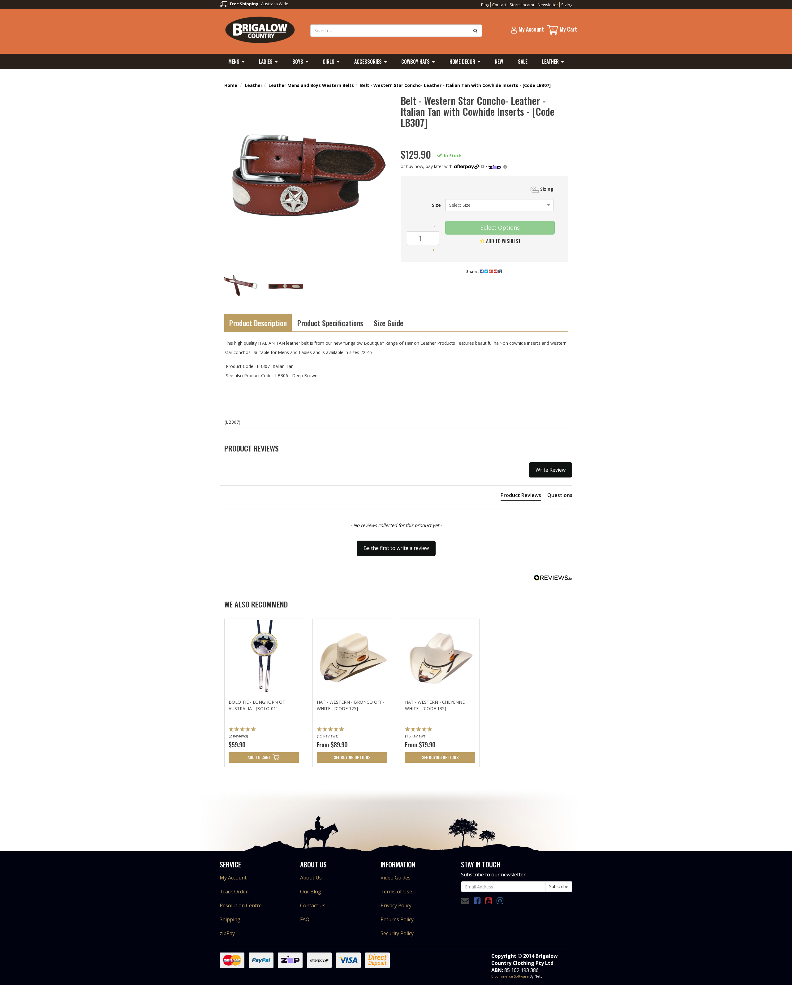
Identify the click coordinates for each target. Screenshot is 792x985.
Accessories (368, 61)
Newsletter (548, 4)
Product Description (258, 322)
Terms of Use (396, 891)
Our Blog (310, 891)
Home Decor (462, 61)
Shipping (230, 919)
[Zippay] (498, 166)
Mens (233, 61)
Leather (550, 61)
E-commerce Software (510, 976)
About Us (311, 877)
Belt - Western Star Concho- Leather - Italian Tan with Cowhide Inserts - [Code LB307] (455, 85)
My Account (233, 877)
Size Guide (388, 322)
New (499, 61)
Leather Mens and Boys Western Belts (311, 85)
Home (230, 85)
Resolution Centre (241, 905)
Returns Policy (397, 919)
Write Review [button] (551, 469)
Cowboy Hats (415, 61)
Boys (297, 61)
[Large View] (241, 286)
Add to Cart (259, 757)
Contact (499, 4)
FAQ (304, 919)
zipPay (227, 933)
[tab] (521, 496)
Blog (485, 4)
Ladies (266, 61)
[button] (264, 733)
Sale (522, 61)
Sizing (566, 4)
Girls (328, 61)
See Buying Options (352, 757)
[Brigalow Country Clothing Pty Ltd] (260, 29)
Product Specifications (330, 322)
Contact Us (312, 905)
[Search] (475, 30)
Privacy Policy (396, 905)
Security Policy (397, 933)
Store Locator (522, 4)
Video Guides (396, 877)
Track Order (234, 891)
